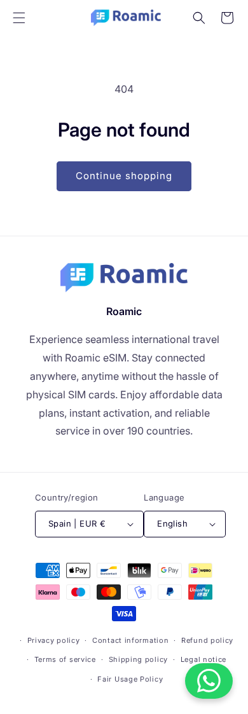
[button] (19, 18)
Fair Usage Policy (130, 679)
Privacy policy (53, 640)
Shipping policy (139, 659)
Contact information (130, 640)
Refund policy (207, 640)
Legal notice (203, 659)
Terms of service (65, 659)
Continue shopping (124, 176)
